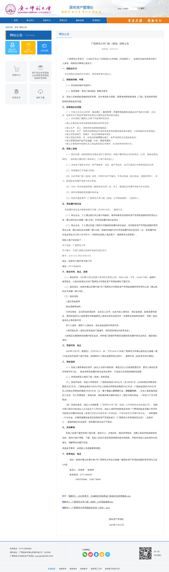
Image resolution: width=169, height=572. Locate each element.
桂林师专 (62, 569)
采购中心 (47, 20)
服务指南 (80, 20)
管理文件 (63, 20)
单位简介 (30, 20)
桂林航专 (84, 569)
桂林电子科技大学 (112, 569)
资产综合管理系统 (40, 73)
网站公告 (23, 27)
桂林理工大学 (96, 569)
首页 (16, 20)
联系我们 (96, 20)
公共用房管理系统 (40, 75)
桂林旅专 (73, 569)
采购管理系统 (40, 78)
